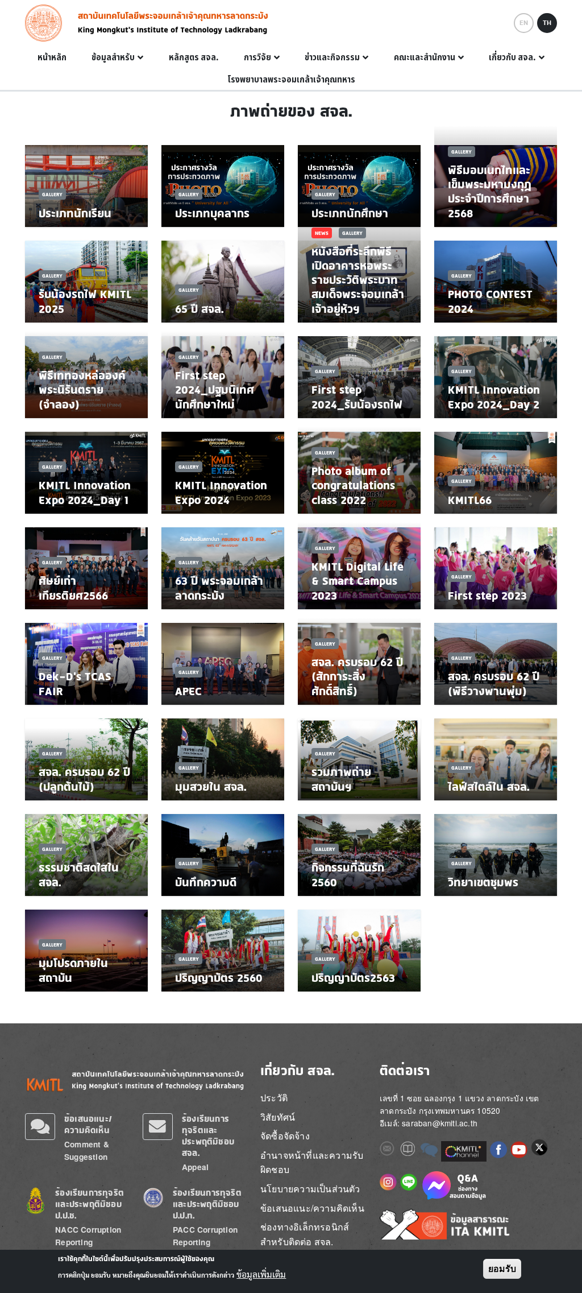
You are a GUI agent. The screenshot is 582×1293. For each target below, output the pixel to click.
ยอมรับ (502, 1269)
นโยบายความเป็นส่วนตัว (310, 1188)
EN (523, 22)
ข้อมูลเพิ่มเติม (261, 1274)
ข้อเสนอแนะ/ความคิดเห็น (88, 1124)
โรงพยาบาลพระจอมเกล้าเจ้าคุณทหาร (291, 79)
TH (547, 22)
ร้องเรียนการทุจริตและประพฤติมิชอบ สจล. (208, 1135)
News (322, 233)
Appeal (195, 1167)
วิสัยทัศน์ (277, 1116)
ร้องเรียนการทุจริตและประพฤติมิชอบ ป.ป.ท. (207, 1204)
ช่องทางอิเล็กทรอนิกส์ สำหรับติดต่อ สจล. (304, 1234)
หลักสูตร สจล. (194, 57)
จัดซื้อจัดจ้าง (285, 1135)
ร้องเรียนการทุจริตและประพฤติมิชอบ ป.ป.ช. (89, 1204)
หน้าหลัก (52, 57)
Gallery (52, 194)
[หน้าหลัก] (47, 23)
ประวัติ (274, 1097)
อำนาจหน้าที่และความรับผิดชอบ (311, 1162)
